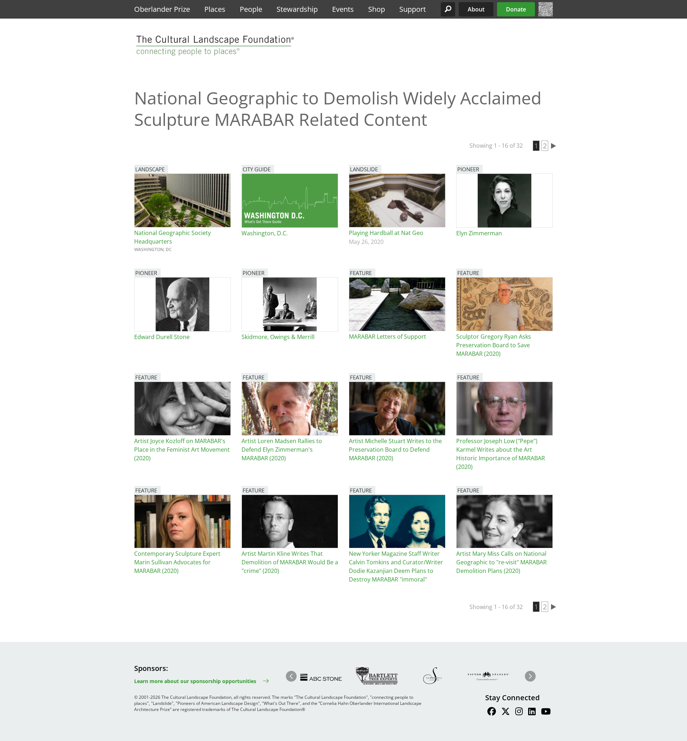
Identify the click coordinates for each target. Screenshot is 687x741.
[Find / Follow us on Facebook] (491, 712)
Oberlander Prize (162, 9)
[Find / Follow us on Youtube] (546, 712)
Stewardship (297, 9)
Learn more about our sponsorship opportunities (195, 681)
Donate (516, 9)
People (251, 9)
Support (412, 9)
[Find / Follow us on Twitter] (505, 712)
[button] (448, 9)
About (476, 9)
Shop (376, 9)
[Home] (546, 14)
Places (214, 9)
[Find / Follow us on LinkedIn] (532, 712)
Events (343, 9)
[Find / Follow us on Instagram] (519, 712)
